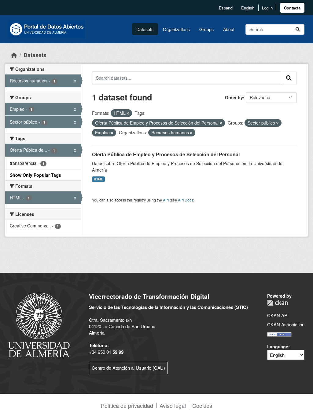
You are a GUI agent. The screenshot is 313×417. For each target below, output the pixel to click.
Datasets (144, 29)
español (226, 8)
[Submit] (298, 29)
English (247, 8)
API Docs (185, 199)
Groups (206, 29)
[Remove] (128, 113)
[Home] (14, 55)
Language (277, 346)
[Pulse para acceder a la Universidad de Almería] (39, 324)
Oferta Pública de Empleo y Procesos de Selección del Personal (166, 154)
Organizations (176, 29)
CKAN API (278, 315)
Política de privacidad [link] (127, 405)
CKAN (277, 302)
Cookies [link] (202, 405)
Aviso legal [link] (173, 405)
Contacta (292, 8)
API (166, 199)
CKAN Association (285, 324)
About (228, 29)
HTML (98, 179)
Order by (234, 97)
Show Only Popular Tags (35, 175)
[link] (292, 8)
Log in (267, 8)
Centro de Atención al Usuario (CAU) (128, 367)
